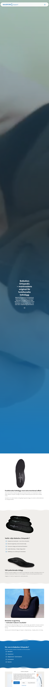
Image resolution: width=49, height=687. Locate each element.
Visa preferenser (31, 682)
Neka (24, 682)
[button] (35, 671)
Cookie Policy (24, 685)
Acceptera (17, 682)
